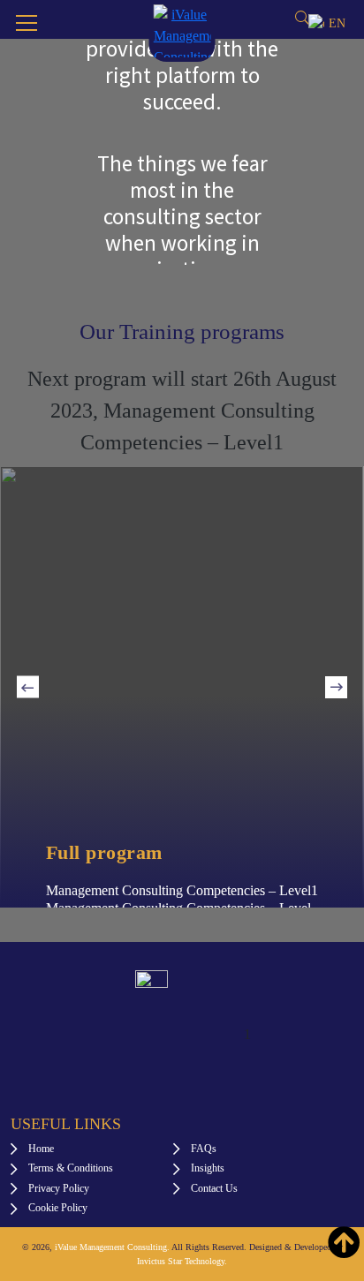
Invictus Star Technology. (182, 1261)
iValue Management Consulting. (112, 1247)
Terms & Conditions (70, 1168)
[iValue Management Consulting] (182, 29)
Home (41, 1148)
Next (336, 687)
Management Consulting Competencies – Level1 (182, 890)
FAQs (203, 1148)
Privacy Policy (58, 1188)
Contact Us (214, 1188)
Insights (207, 1168)
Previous (28, 687)
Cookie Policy (57, 1208)
